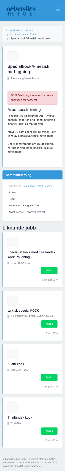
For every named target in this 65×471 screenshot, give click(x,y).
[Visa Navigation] (57, 10)
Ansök (49, 270)
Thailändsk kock (20, 417)
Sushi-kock (16, 364)
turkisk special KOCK (23, 311)
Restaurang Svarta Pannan (37, 185)
